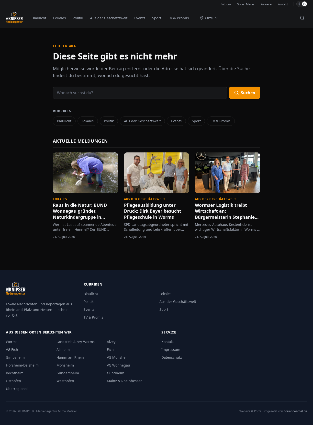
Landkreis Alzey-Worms (75, 341)
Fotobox (226, 4)
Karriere (266, 4)
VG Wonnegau (118, 365)
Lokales (59, 17)
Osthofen (13, 381)
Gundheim (115, 373)
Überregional (17, 388)
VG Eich (12, 349)
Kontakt (283, 4)
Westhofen (65, 381)
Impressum (170, 349)
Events (139, 17)
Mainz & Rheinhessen (125, 381)
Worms (11, 341)
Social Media (246, 4)
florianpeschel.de (295, 411)
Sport (156, 17)
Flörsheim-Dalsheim (22, 365)
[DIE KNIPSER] (14, 18)
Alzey (111, 341)
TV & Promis (178, 17)
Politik (78, 17)
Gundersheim (67, 373)
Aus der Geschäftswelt (108, 17)
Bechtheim (14, 373)
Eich (110, 349)
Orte (209, 17)
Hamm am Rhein (70, 357)
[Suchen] (302, 18)
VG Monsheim (118, 357)
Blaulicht (39, 17)
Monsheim (65, 365)
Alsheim (63, 349)
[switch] (301, 4)
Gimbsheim (15, 357)
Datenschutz (171, 357)
